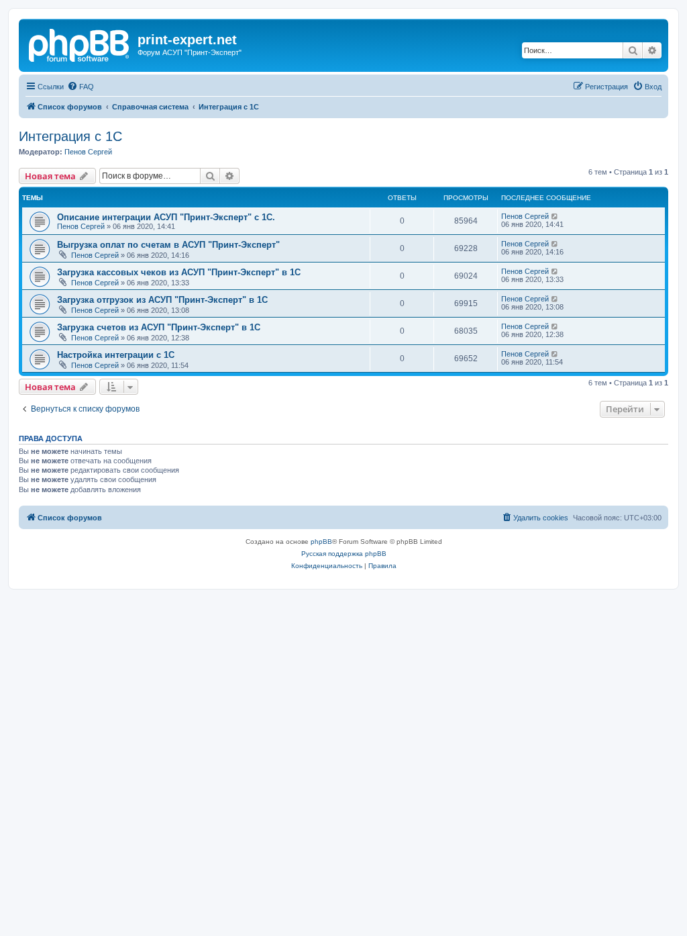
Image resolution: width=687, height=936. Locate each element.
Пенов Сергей (88, 152)
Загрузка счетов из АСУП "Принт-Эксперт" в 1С (158, 327)
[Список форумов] (80, 43)
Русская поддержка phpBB (343, 553)
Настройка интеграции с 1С (115, 355)
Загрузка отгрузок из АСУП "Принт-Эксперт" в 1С (162, 300)
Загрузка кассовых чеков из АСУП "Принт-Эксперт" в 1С (179, 272)
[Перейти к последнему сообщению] (555, 216)
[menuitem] (80, 87)
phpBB (321, 541)
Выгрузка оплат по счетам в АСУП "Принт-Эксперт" (168, 245)
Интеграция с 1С (70, 136)
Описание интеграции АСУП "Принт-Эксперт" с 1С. (166, 217)
